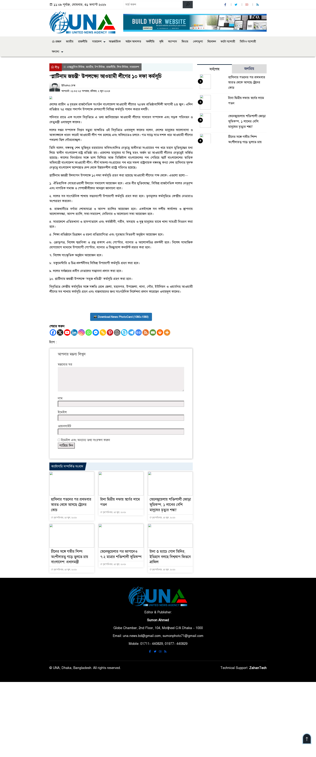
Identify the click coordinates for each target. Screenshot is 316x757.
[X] (60, 332)
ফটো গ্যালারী (228, 41)
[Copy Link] (103, 332)
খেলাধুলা (198, 41)
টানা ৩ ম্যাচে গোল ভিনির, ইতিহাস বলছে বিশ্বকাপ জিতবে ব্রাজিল (170, 556)
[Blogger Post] (117, 332)
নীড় (56, 67)
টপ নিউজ (100, 67)
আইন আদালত (133, 41)
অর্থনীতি (150, 41)
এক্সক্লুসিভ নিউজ (75, 67)
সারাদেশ (96, 41)
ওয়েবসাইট (64, 426)
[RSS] (258, 5)
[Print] (160, 332)
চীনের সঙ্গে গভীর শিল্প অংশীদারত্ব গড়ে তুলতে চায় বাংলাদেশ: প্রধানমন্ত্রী (69, 556)
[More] (167, 332)
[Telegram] (131, 332)
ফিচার (185, 41)
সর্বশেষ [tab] (214, 69)
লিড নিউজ (122, 67)
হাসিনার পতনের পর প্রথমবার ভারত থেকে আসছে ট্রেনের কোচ (71, 504)
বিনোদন (212, 41)
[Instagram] (81, 332)
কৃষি (161, 41)
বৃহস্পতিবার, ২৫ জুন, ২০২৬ (65, 517)
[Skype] (124, 332)
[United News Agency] (84, 22)
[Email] (153, 332)
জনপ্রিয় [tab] (249, 68)
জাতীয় (69, 41)
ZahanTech (258, 668)
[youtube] (247, 5)
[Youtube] (67, 332)
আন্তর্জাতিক (115, 41)
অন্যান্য (55, 51)
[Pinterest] (110, 332)
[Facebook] (53, 332)
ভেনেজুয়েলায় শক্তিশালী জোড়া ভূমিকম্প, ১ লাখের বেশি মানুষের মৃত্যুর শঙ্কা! (170, 504)
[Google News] (138, 332)
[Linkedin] (74, 332)
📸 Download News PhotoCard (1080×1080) (121, 316)
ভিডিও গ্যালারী (248, 41)
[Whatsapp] (88, 332)
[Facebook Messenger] (96, 332)
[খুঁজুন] (188, 4)
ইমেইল (62, 412)
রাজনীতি (82, 41)
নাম (60, 398)
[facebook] (225, 5)
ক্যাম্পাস (172, 41)
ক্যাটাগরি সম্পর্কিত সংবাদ (67, 466)
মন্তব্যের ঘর (65, 364)
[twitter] (236, 5)
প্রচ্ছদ (58, 41)
